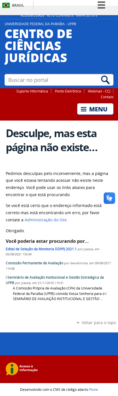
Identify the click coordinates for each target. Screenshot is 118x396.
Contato (107, 96)
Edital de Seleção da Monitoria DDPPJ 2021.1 (41, 249)
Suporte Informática (32, 91)
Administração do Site (46, 219)
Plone (93, 389)
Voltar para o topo (99, 322)
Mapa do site (86, 15)
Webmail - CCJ (99, 91)
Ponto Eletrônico (68, 91)
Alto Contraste (60, 15)
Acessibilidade (32, 15)
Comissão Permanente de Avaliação (34, 263)
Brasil (18, 5)
